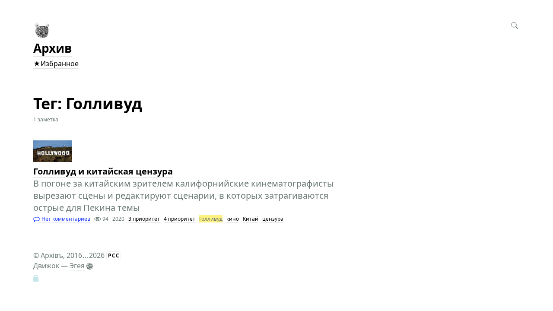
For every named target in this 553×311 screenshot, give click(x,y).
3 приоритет (144, 218)
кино (232, 218)
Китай (250, 218)
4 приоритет (179, 218)
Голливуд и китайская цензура (103, 171)
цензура (272, 218)
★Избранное (56, 63)
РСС (114, 255)
